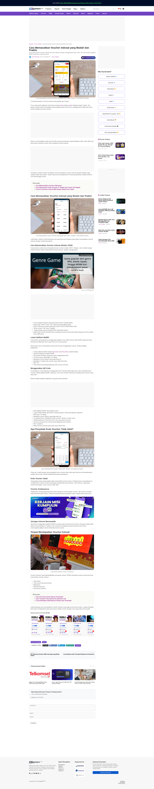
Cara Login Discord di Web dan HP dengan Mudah (61, 682)
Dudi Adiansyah (35, 56)
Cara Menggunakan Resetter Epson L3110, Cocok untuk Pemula (85, 682)
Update (82, 9)
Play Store (65, 352)
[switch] (123, 9)
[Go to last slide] (91, 666)
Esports (57, 9)
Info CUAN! (77, 3)
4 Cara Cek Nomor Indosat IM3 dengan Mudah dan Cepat (55, 189)
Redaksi (60, 766)
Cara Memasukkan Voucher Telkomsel (49, 185)
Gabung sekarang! (105, 772)
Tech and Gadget (35, 642)
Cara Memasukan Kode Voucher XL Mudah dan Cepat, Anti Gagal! (58, 187)
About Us (60, 767)
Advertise (60, 770)
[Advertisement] (77, 28)
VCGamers (41, 781)
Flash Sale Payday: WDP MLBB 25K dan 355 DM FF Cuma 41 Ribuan (105, 144)
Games (48, 9)
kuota (61, 105)
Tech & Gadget (66, 9)
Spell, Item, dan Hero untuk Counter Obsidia (106, 230)
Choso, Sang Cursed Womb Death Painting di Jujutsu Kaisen (105, 200)
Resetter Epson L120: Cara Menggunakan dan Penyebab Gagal (106, 221)
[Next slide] (93, 666)
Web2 (44, 642)
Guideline (122, 781)
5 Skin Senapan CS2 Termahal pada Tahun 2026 (106, 240)
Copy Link (77, 645)
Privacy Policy (121, 783)
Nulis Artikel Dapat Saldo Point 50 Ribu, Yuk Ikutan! (106, 156)
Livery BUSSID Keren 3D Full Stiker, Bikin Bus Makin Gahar (106, 211)
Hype (75, 9)
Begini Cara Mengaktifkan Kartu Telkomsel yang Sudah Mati (38, 682)
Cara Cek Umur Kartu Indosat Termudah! (50, 597)
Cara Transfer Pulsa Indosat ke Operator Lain (51, 598)
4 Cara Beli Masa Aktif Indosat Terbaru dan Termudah (53, 600)
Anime (99, 203)
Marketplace (61, 764)
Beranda (31, 44)
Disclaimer (122, 782)
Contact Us (61, 769)
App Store (55, 352)
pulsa (71, 105)
